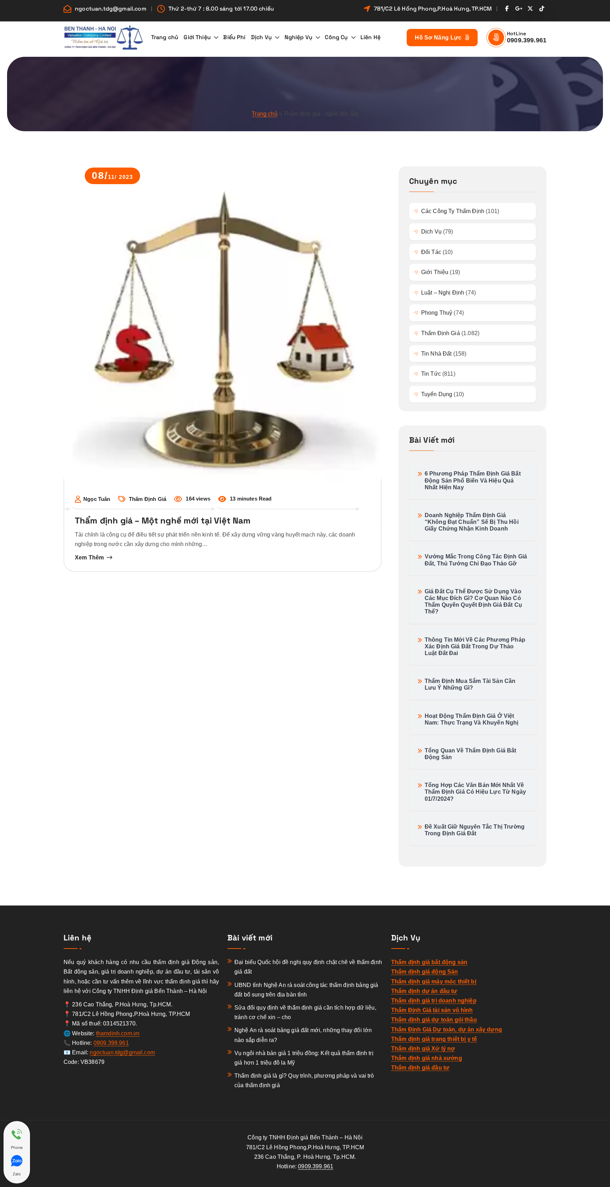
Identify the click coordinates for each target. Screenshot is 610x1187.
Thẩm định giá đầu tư (420, 1068)
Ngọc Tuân (96, 499)
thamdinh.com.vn (117, 1033)
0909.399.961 (526, 40)
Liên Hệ (370, 37)
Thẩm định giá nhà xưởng (426, 1058)
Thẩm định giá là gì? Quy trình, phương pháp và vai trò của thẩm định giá (304, 1080)
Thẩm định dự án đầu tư (424, 991)
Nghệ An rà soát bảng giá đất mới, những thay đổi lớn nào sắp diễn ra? (303, 1035)
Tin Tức (431, 374)
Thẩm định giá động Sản (424, 972)
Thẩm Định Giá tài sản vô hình (432, 1010)
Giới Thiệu (197, 37)
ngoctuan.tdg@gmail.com (110, 8)
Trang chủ (164, 37)
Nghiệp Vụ (298, 37)
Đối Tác (431, 252)
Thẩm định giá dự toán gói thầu (434, 1020)
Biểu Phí (234, 37)
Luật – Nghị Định (443, 293)
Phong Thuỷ (437, 313)
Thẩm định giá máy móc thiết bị (433, 982)
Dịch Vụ (261, 37)
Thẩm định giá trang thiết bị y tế (434, 1039)
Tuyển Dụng (437, 394)
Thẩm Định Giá (147, 499)
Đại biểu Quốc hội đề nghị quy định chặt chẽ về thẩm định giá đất (308, 967)
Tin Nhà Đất (436, 354)
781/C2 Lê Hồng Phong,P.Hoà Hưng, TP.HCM (433, 8)
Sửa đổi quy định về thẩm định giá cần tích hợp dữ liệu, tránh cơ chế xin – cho (305, 1012)
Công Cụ (336, 37)
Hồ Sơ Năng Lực (439, 38)
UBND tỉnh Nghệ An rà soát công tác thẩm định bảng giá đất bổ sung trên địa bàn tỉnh (306, 990)
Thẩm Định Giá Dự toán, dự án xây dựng (446, 1029)
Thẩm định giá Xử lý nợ (423, 1049)
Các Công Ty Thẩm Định (452, 211)
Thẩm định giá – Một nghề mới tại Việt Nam (163, 520)
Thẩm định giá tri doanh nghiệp (434, 1001)
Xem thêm (89, 558)
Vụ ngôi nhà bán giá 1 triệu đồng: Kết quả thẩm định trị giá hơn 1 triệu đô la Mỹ (303, 1058)
